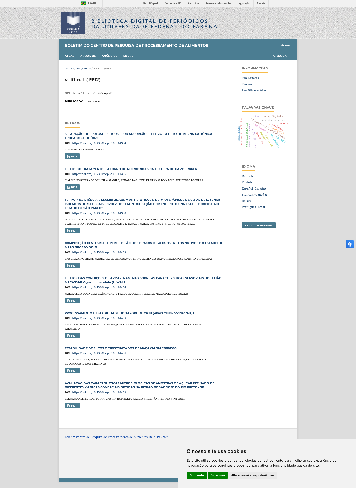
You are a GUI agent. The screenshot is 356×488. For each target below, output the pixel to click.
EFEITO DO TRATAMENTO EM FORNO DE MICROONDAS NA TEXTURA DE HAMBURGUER (131, 169)
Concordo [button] (197, 475)
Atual (69, 55)
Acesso (286, 45)
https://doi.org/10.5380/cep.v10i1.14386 (99, 174)
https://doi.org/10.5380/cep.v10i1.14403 (99, 252)
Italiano (247, 201)
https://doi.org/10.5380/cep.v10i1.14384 (99, 143)
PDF (73, 156)
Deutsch (247, 176)
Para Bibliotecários (254, 90)
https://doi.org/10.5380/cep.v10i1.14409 (99, 392)
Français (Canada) (254, 195)
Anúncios (109, 55)
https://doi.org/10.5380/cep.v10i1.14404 (99, 287)
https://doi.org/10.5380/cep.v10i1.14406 (99, 353)
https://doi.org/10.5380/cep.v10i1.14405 (99, 318)
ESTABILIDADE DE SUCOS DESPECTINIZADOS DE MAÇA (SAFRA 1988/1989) (121, 348)
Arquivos (88, 55)
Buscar (282, 55)
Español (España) (254, 188)
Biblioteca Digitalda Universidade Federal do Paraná (154, 23)
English (247, 182)
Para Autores (250, 84)
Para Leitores (250, 78)
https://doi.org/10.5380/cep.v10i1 (94, 93)
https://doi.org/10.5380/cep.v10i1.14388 (99, 213)
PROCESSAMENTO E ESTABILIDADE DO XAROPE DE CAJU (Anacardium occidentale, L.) (131, 313)
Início (69, 68)
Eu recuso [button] (218, 475)
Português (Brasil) (254, 207)
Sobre (128, 55)
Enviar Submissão (259, 225)
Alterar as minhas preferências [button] (252, 475)
